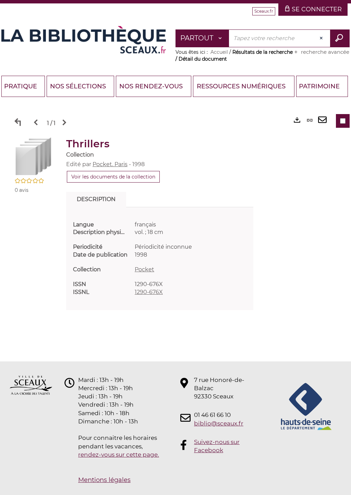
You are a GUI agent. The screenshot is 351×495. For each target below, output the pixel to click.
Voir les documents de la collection (113, 177)
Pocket (144, 269)
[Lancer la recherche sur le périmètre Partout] (340, 38)
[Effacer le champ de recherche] (322, 38)
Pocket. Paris (110, 164)
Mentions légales (104, 480)
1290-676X (149, 292)
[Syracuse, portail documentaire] (83, 39)
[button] (33, 156)
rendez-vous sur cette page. (118, 454)
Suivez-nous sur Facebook (217, 446)
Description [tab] (96, 199)
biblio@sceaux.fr (218, 423)
